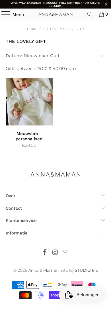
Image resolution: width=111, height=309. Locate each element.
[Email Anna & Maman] (65, 253)
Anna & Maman (43, 270)
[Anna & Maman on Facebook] (45, 253)
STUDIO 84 (86, 270)
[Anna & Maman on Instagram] (55, 253)
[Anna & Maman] (55, 14)
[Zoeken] (90, 14)
